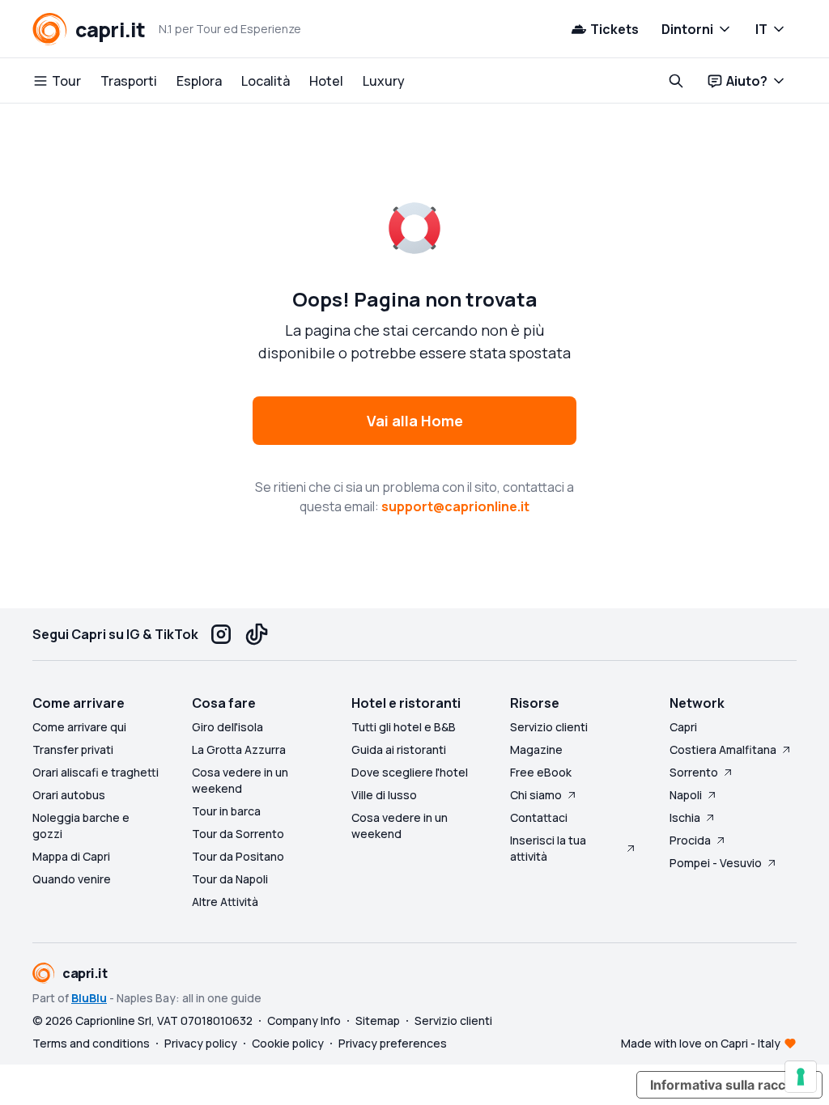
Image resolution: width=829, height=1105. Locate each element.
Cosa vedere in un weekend (240, 780)
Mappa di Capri (71, 856)
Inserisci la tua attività (548, 848)
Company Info (304, 1020)
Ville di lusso (384, 794)
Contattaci (539, 817)
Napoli (686, 794)
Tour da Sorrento (238, 833)
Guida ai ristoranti (398, 749)
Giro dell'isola (227, 727)
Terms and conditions (91, 1043)
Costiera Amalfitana (723, 749)
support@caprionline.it (455, 506)
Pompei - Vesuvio (716, 862)
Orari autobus (68, 794)
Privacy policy (200, 1043)
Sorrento (694, 772)
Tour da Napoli (230, 879)
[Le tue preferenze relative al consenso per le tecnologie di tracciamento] (800, 1076)
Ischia (685, 817)
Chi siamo (536, 794)
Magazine (536, 749)
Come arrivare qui (79, 727)
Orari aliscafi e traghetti (95, 772)
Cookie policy (288, 1043)
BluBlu (89, 998)
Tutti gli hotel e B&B (403, 727)
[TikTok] (257, 634)
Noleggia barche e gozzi (81, 825)
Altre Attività (225, 901)
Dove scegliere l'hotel (409, 772)
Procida (690, 840)
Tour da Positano (238, 856)
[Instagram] (221, 634)
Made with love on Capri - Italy (700, 1043)
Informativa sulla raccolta (729, 1085)
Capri (683, 727)
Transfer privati (72, 749)
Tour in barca (226, 811)
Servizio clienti (549, 727)
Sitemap (377, 1020)
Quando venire (71, 879)
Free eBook (541, 772)
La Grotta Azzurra (239, 749)
